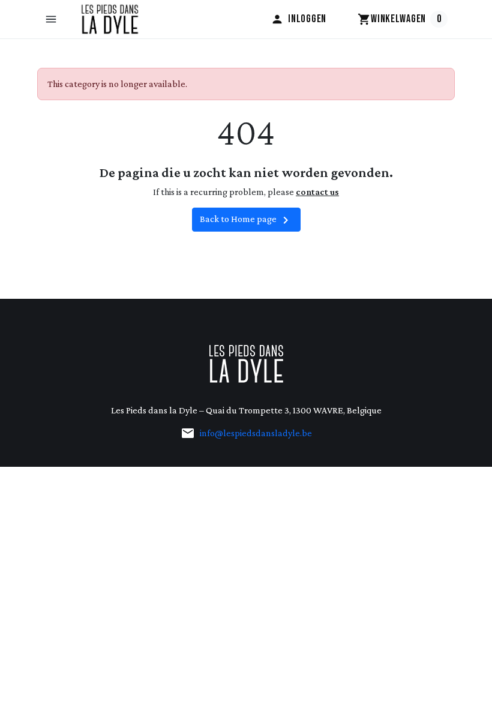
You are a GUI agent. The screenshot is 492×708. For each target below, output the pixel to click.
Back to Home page (246, 220)
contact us (317, 192)
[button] (52, 19)
